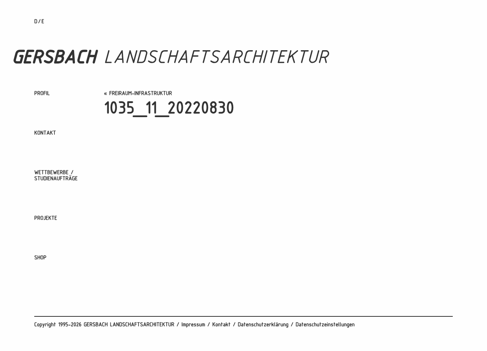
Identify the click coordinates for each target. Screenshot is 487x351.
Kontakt (45, 133)
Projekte (45, 218)
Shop (40, 258)
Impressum (193, 324)
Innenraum (45, 265)
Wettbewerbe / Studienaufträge (56, 175)
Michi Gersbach (51, 113)
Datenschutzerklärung (263, 324)
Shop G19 (44, 268)
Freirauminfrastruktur (59, 274)
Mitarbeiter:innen (53, 104)
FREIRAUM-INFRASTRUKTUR (140, 93)
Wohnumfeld (48, 238)
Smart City (46, 293)
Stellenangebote (53, 122)
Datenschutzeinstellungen (325, 324)
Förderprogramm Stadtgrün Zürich (73, 283)
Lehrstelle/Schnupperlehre (65, 143)
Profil (42, 93)
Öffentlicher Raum (55, 247)
